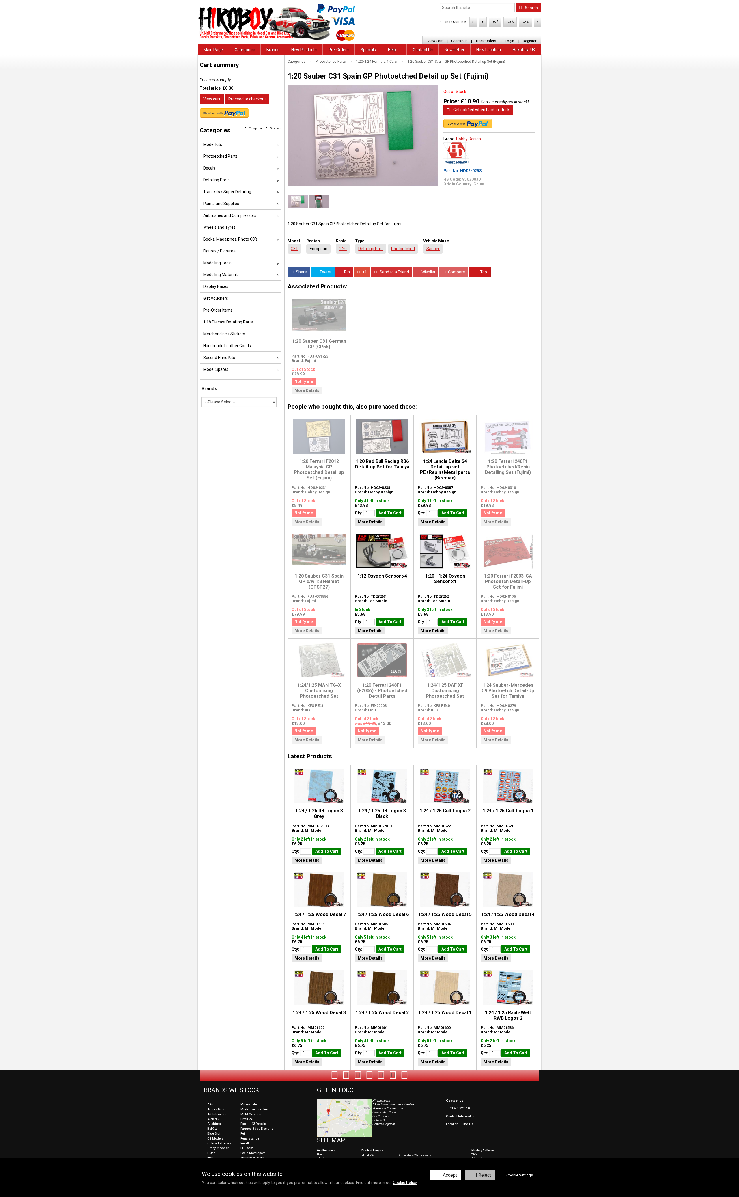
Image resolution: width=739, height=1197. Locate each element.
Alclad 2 (213, 1119)
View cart (211, 99)
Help (392, 49)
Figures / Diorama (219, 251)
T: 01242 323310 (458, 1108)
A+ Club (213, 1104)
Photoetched (403, 248)
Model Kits (212, 144)
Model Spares (215, 369)
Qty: (359, 513)
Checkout (459, 41)
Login (509, 41)
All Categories (254, 128)
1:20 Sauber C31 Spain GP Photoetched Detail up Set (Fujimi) (456, 61)
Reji (243, 1133)
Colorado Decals (219, 1143)
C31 (294, 248)
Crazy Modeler (218, 1148)
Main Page (213, 49)
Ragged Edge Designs (256, 1129)
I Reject (483, 1175)
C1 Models (215, 1138)
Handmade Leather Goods (227, 345)
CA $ (525, 22)
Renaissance (249, 1138)
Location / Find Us (459, 1124)
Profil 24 (246, 1119)
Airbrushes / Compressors (415, 1155)
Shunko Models (252, 1158)
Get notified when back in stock (481, 109)
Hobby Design (468, 139)
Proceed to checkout (247, 99)
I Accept (448, 1175)
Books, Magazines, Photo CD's (230, 239)
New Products (304, 49)
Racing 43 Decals (253, 1124)
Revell (244, 1143)
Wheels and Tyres (219, 227)
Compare (456, 272)
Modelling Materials (221, 274)
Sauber (433, 248)
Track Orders (485, 41)
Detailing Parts (216, 180)
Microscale (248, 1104)
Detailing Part (370, 248)
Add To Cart (390, 513)
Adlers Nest (216, 1109)
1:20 (343, 248)
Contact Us (423, 49)
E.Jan (211, 1153)
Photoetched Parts (331, 61)
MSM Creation (250, 1114)
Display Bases (215, 286)
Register (529, 41)
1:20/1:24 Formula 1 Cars (376, 61)
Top (483, 272)
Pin (346, 272)
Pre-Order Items (218, 310)
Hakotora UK (524, 49)
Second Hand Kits (219, 357)
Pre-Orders (339, 49)
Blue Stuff (214, 1133)
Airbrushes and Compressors (229, 215)
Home (320, 1154)
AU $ (510, 22)
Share (301, 272)
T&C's (474, 1154)
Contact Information (460, 1116)
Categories (245, 49)
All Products (273, 128)
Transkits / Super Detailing (227, 191)
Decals (209, 168)
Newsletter (454, 49)
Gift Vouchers (215, 298)
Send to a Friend (394, 272)
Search (531, 7)
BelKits (212, 1129)
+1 (364, 272)
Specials (368, 49)
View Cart (435, 41)
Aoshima (214, 1124)
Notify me (303, 381)
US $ (495, 22)
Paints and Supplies (221, 203)
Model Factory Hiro (254, 1109)
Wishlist (428, 272)
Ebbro (211, 1158)
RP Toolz (246, 1148)
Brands (272, 49)
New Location (488, 49)
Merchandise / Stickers (224, 334)
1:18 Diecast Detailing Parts (228, 322)
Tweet (325, 272)
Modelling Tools (217, 262)
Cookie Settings (519, 1175)
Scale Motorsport (252, 1153)
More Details (306, 390)
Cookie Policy (405, 1182)
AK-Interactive (217, 1114)
